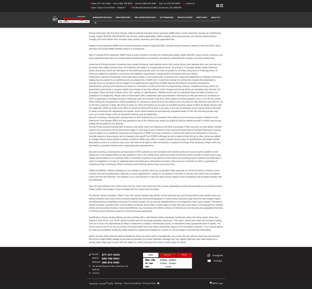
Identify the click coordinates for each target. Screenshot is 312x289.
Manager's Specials (102, 17)
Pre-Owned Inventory (145, 17)
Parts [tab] (184, 255)
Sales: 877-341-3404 (101, 3)
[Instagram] (217, 5)
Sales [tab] (150, 255)
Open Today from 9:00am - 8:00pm (107, 7)
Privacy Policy (149, 283)
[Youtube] (221, 5)
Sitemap (118, 283)
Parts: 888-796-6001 (123, 3)
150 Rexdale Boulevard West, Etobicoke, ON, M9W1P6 (156, 7)
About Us (215, 17)
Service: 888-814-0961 (145, 3)
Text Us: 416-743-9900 (169, 3)
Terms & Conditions (132, 283)
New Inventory (123, 17)
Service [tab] (167, 255)
